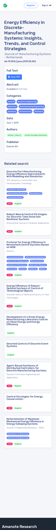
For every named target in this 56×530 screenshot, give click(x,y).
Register (31, 5)
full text (23, 89)
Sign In (45, 5)
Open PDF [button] (15, 77)
